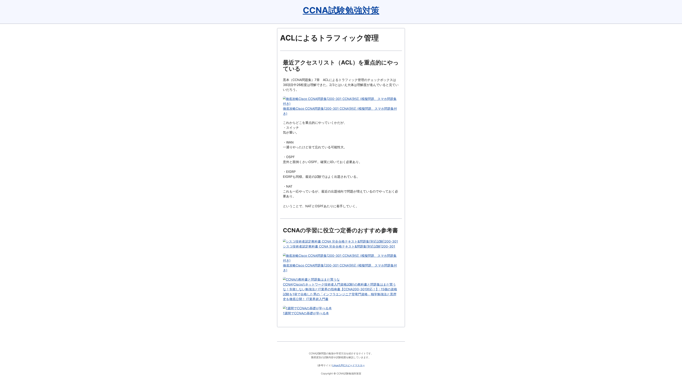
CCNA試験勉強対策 (341, 10)
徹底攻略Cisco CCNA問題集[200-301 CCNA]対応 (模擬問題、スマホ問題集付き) (340, 111)
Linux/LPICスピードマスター (348, 365)
